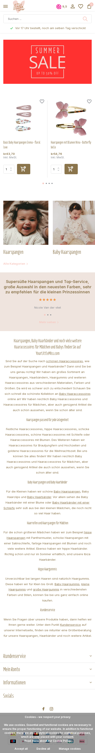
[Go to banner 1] (47, 62)
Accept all (21, 748)
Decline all (43, 748)
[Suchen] (85, 19)
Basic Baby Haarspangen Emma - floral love (21, 145)
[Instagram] (51, 709)
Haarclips (13, 497)
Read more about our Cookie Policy (47, 740)
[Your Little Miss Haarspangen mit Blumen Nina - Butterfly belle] (71, 118)
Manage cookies (70, 748)
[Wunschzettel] (80, 6)
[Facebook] (43, 709)
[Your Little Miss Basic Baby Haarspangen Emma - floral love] (23, 118)
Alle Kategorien (14, 263)
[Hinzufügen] (23, 169)
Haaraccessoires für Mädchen (59, 461)
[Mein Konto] (72, 6)
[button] (43, 183)
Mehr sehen (47, 322)
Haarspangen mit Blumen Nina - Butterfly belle (71, 145)
